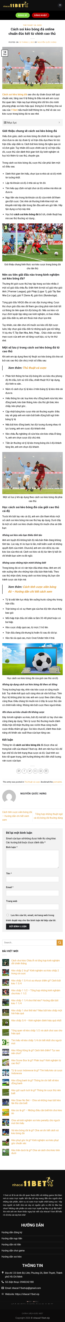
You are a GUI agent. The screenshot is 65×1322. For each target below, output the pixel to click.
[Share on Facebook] (24, 771)
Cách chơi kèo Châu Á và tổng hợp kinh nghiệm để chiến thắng (35, 962)
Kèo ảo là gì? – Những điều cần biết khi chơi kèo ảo (36, 1112)
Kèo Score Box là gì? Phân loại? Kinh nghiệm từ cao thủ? (36, 1062)
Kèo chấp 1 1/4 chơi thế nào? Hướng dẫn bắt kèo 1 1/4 (34, 1002)
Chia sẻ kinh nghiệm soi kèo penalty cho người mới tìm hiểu (35, 1122)
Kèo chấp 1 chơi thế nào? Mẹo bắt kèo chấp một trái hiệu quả (36, 1012)
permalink (57, 782)
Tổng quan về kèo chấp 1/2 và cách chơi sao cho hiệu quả (36, 1032)
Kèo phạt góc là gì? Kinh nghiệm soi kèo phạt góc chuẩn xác (35, 1142)
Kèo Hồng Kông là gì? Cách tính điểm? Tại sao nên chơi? (35, 1052)
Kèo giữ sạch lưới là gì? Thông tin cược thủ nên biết (36, 1092)
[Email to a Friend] (35, 771)
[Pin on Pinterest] (40, 771)
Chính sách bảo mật (32, 1313)
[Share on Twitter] (29, 771)
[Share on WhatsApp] (18, 771)
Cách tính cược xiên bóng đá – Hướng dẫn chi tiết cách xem (17, 816)
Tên (9, 873)
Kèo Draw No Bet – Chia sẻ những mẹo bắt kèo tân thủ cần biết (36, 1102)
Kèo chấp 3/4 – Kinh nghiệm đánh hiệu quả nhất (36, 1020)
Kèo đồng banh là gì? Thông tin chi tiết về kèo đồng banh (35, 1082)
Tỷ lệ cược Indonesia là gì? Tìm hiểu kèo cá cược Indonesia (36, 1072)
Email (9, 887)
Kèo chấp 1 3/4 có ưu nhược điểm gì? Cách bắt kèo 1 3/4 (36, 982)
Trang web (11, 901)
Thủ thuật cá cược (32, 25)
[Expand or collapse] (59, 123)
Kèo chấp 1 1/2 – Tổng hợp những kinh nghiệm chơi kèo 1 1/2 (35, 992)
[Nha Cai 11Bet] (17, 5)
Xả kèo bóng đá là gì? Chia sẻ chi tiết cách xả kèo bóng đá (35, 1132)
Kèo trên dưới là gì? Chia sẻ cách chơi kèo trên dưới (35, 1152)
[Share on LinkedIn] (46, 771)
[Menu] (60, 5)
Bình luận (12, 847)
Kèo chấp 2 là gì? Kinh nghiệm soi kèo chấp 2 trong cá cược (35, 972)
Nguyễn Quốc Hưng (47, 42)
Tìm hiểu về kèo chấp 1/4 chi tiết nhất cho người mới (36, 1042)
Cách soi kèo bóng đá (14, 94)
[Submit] (60, 943)
